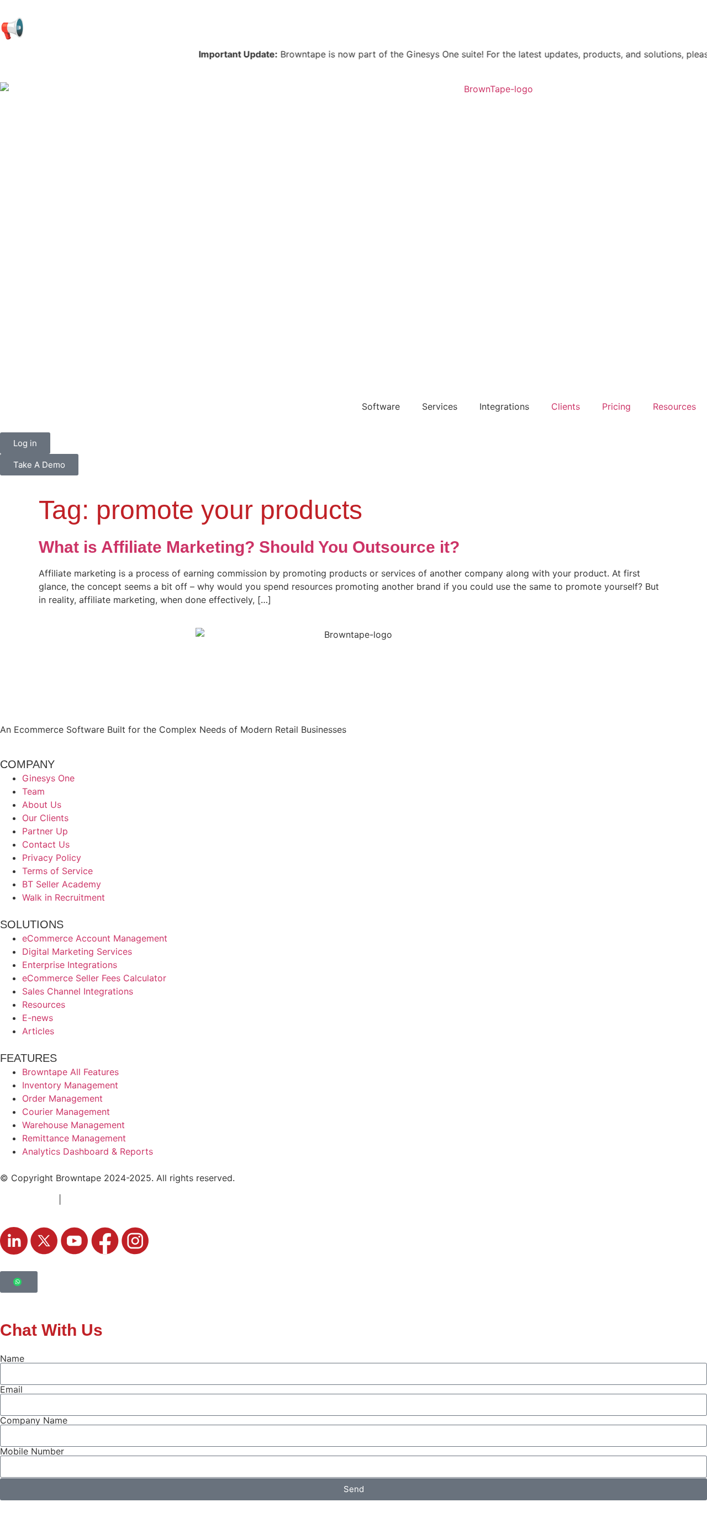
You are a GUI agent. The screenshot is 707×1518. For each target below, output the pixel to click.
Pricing (616, 406)
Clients (565, 406)
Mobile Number (32, 1451)
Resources (674, 406)
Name (12, 1358)
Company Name (33, 1420)
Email (11, 1389)
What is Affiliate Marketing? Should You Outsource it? (249, 547)
